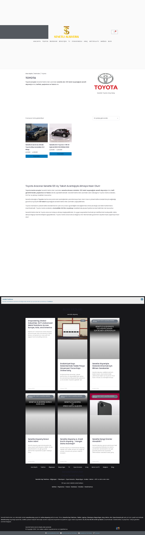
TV (69, 41)
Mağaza (103, 41)
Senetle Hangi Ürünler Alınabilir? (102, 440)
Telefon (45, 41)
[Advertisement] (72, 12)
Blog (110, 41)
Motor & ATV (94, 41)
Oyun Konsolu (77, 41)
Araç (86, 41)
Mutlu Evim (42, 527)
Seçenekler (36, 156)
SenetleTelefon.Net (72, 471)
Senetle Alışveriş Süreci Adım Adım (38, 440)
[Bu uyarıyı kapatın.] (142, 299)
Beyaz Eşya (63, 41)
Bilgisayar (53, 41)
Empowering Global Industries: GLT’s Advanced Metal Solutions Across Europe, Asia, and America (40, 324)
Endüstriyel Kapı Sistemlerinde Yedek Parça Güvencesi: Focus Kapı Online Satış (72, 367)
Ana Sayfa (37, 41)
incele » (30, 384)
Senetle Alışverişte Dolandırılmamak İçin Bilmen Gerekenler (102, 365)
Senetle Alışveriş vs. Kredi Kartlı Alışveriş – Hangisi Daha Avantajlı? (71, 441)
